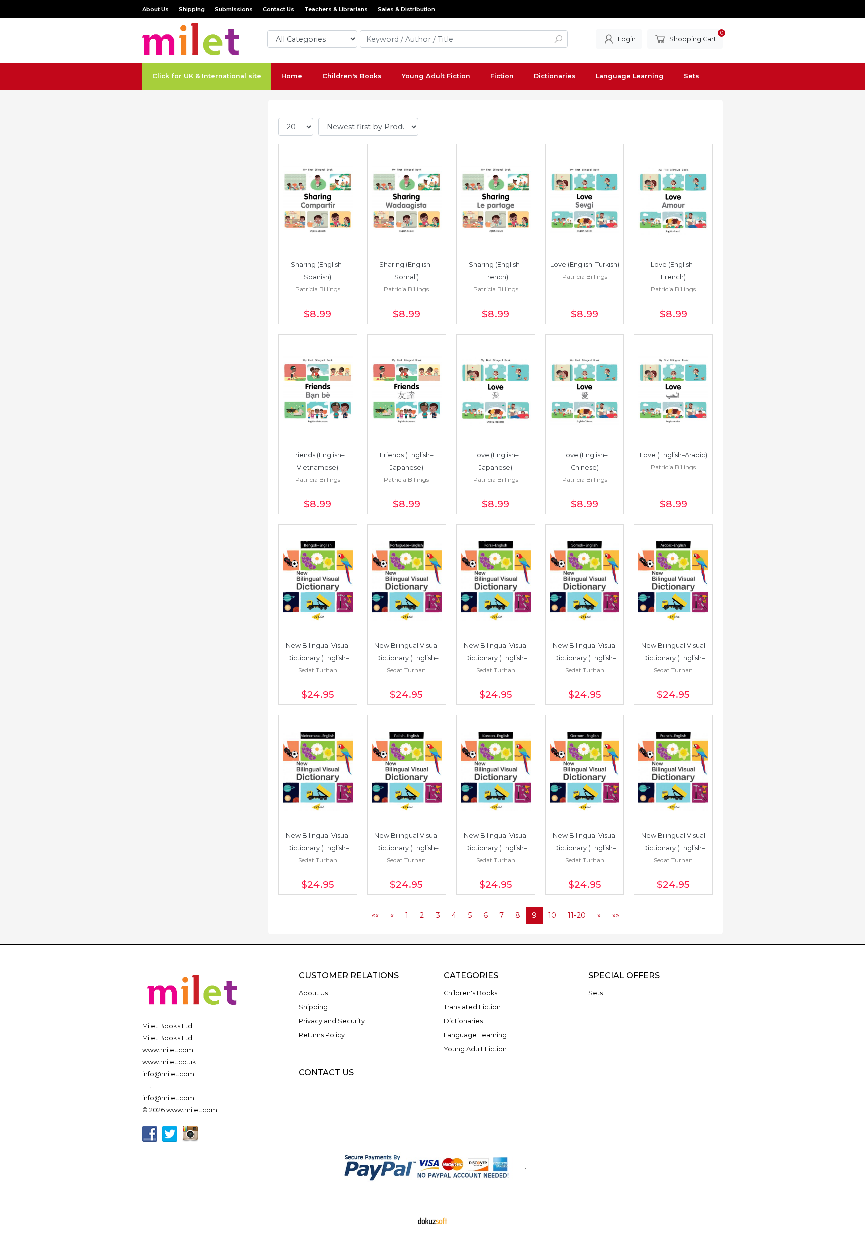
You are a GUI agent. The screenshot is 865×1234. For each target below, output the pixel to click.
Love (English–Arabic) (673, 455)
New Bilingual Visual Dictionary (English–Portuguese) (407, 658)
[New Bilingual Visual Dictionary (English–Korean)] (496, 771)
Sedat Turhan (317, 670)
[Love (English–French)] (673, 200)
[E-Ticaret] (432, 1220)
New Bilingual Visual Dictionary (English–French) (674, 848)
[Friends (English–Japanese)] (407, 391)
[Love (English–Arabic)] (673, 391)
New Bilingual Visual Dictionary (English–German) (585, 848)
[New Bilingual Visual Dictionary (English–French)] (673, 771)
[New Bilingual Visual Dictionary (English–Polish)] (407, 771)
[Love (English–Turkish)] (585, 200)
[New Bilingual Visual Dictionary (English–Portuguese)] (407, 581)
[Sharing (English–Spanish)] (318, 200)
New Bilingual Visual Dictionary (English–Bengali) (318, 658)
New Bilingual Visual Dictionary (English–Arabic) (674, 658)
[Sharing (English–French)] (496, 200)
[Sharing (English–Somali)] (407, 200)
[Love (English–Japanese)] (496, 391)
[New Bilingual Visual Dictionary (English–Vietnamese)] (318, 771)
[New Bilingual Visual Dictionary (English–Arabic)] (673, 581)
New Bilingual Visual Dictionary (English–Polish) (407, 848)
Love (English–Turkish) (584, 264)
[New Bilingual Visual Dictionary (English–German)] (585, 771)
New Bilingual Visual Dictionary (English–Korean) (496, 848)
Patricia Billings (317, 289)
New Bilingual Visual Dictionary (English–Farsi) (496, 658)
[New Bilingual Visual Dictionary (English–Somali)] (585, 581)
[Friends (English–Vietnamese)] (318, 391)
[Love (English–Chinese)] (585, 391)
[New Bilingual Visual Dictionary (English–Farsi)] (496, 581)
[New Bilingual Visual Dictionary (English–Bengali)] (318, 581)
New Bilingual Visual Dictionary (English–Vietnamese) (318, 848)
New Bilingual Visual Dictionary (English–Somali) (585, 658)
